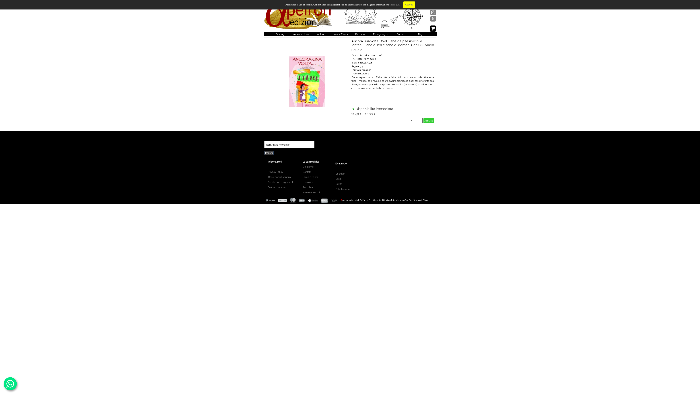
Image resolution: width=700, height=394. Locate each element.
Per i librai (360, 34)
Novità (338, 183)
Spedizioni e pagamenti (280, 182)
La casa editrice (300, 34)
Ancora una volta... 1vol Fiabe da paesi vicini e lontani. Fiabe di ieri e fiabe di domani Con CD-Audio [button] (392, 43)
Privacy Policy (275, 171)
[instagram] (433, 12)
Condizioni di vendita (279, 176)
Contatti (400, 34)
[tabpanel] (282, 174)
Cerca (385, 25)
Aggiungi (428, 120)
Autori (320, 34)
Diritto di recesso (277, 187)
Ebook (338, 178)
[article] (350, 81)
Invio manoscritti (311, 192)
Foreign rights (380, 34)
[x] (433, 19)
